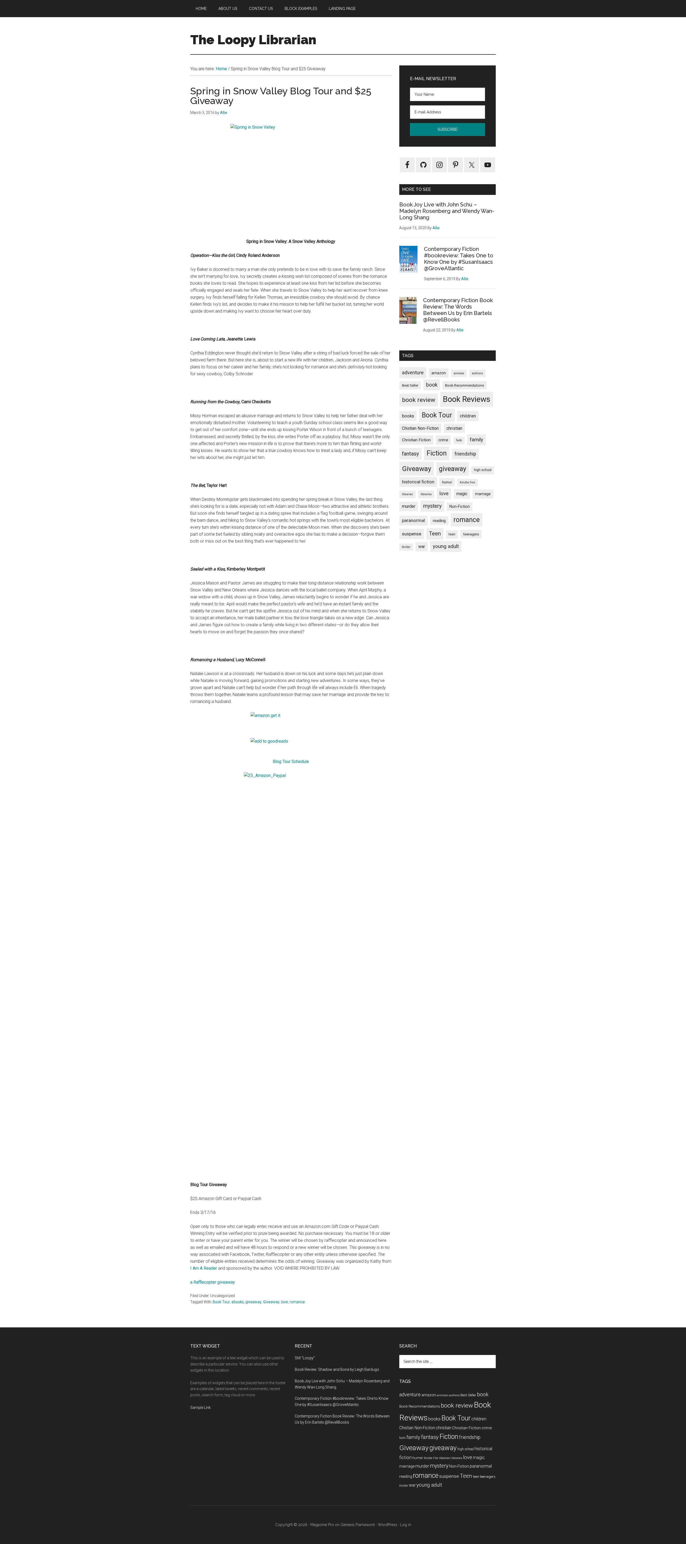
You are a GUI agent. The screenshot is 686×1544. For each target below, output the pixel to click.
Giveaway (271, 1302)
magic (461, 493)
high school (482, 470)
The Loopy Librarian (253, 39)
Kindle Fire (467, 482)
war (421, 546)
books (408, 416)
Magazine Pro (322, 1525)
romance (297, 1302)
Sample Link (200, 1407)
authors (477, 373)
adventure (413, 372)
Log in (405, 1525)
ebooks (238, 1302)
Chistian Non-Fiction (420, 428)
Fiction (437, 453)
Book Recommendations (464, 385)
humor (447, 482)
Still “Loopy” (305, 1358)
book (431, 385)
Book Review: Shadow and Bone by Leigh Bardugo (337, 1369)
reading (439, 520)
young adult (446, 546)
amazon (438, 373)
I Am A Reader (203, 1268)
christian (454, 428)
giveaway (253, 1302)
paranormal (413, 520)
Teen (435, 533)
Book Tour (221, 1302)
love (284, 1302)
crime (443, 440)
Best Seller (410, 385)
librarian (407, 494)
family (476, 439)
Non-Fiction (459, 506)
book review (418, 399)
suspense (411, 533)
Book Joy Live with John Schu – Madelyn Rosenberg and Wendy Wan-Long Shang (446, 211)
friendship (465, 454)
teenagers (471, 534)
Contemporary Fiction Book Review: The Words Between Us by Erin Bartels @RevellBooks (458, 310)
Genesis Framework (358, 1525)
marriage (483, 494)
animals (459, 373)
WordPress (387, 1525)
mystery (432, 506)
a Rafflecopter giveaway (212, 1282)
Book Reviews (466, 399)
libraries (426, 494)
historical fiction (418, 481)
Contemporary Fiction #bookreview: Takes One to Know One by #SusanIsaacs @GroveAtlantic (458, 259)
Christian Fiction (416, 440)
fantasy (410, 453)
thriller (406, 547)
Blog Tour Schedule (291, 761)
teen (452, 534)
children (468, 416)
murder (408, 506)
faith (459, 440)
